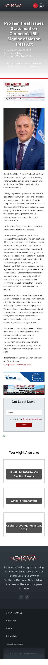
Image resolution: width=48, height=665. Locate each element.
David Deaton (14, 53)
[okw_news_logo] (13, 4)
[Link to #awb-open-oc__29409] (41, 5)
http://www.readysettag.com (18, 364)
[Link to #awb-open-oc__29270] (35, 5)
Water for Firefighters (24, 501)
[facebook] (21, 597)
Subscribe (24, 425)
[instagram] (27, 597)
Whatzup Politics (25, 56)
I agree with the (25, 419)
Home (9, 63)
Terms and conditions (32, 419)
